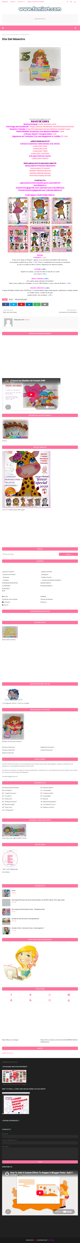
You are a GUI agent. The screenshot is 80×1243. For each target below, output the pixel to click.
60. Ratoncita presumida (10, 788)
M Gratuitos (6, 589)
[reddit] (69, 995)
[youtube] (69, 1000)
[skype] (30, 1000)
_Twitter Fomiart (46, 577)
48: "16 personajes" (8, 804)
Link (62, 131)
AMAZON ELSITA (7, 1053)
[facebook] (67, 2)
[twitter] (71, 2)
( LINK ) (44, 257)
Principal (5, 2)
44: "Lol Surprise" (7, 810)
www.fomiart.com (47, 124)
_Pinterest (5, 577)
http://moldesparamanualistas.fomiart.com (48, 129)
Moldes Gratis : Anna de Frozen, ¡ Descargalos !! (28, 928)
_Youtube (5, 580)
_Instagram (44, 574)
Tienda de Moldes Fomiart (35, 2)
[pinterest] (11, 1000)
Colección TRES (40, 151)
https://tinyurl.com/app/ (10, 1040)
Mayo (11, 299)
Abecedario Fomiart (40, 168)
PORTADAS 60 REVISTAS (10, 583)
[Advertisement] (40, 103)
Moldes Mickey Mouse (40, 170)
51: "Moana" (44, 799)
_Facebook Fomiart (8, 574)
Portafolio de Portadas (9, 599)
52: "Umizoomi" (7, 799)
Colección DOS (40, 148)
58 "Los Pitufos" (7, 790)
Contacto (21, 2)
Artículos (43, 602)
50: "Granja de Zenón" (9, 802)
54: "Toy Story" (7, 796)
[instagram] (74, 2)
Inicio (4, 34)
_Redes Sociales (46, 572)
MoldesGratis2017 (46, 586)
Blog (35, 1240)
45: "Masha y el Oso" (47, 807)
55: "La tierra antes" (47, 793)
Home (5, 596)
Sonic (13, 891)
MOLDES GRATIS (46, 583)
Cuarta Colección (46, 750)
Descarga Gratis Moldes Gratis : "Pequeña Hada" (28, 909)
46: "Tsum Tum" (7, 807)
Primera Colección (8, 747)
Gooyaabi (51, 1240)
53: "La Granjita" (46, 796)
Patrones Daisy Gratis (40, 175)
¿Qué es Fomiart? (8, 572)
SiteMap (43, 596)
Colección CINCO (40, 158)
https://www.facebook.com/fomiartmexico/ (52, 126)
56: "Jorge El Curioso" (9, 793)
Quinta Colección (8, 753)
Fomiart (27, 320)
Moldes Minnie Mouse (40, 173)
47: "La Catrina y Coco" (48, 804)
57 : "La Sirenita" (46, 790)
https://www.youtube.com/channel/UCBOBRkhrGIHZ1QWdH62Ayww (59, 1041)
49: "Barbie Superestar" (48, 802)
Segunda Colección (47, 747)
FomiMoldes (6, 586)
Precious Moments (12, 34)
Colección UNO (40, 146)
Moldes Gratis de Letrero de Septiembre (25, 919)
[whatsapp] (50, 995)
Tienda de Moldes (47, 599)
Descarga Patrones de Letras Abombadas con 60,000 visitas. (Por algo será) (38, 900)
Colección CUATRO (40, 153)
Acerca (12, 2)
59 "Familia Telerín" (47, 788)
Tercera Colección (8, 750)
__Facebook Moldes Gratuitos (51, 580)
